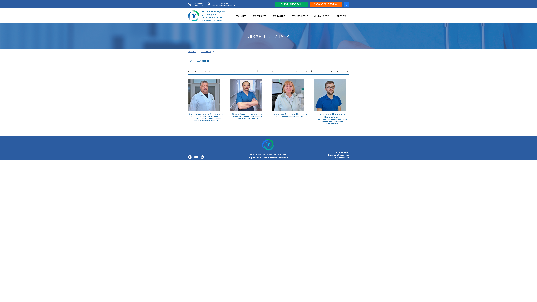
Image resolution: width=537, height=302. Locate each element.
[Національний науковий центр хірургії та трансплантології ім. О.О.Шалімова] (190, 157)
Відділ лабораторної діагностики (289, 116)
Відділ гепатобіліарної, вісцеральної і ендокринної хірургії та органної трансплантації (332, 121)
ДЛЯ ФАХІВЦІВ (278, 16)
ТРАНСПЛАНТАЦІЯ (300, 16)
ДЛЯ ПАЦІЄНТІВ (259, 16)
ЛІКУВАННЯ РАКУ (321, 16)
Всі (189, 71)
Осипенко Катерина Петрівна (290, 113)
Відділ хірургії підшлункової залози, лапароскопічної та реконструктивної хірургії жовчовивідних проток (206, 118)
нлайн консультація (291, 4)
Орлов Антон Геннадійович (247, 113)
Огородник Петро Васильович (205, 113)
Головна (192, 51)
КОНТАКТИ (341, 16)
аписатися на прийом (325, 4)
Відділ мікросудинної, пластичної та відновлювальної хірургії (247, 117)
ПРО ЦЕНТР (241, 16)
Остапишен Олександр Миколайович (331, 115)
